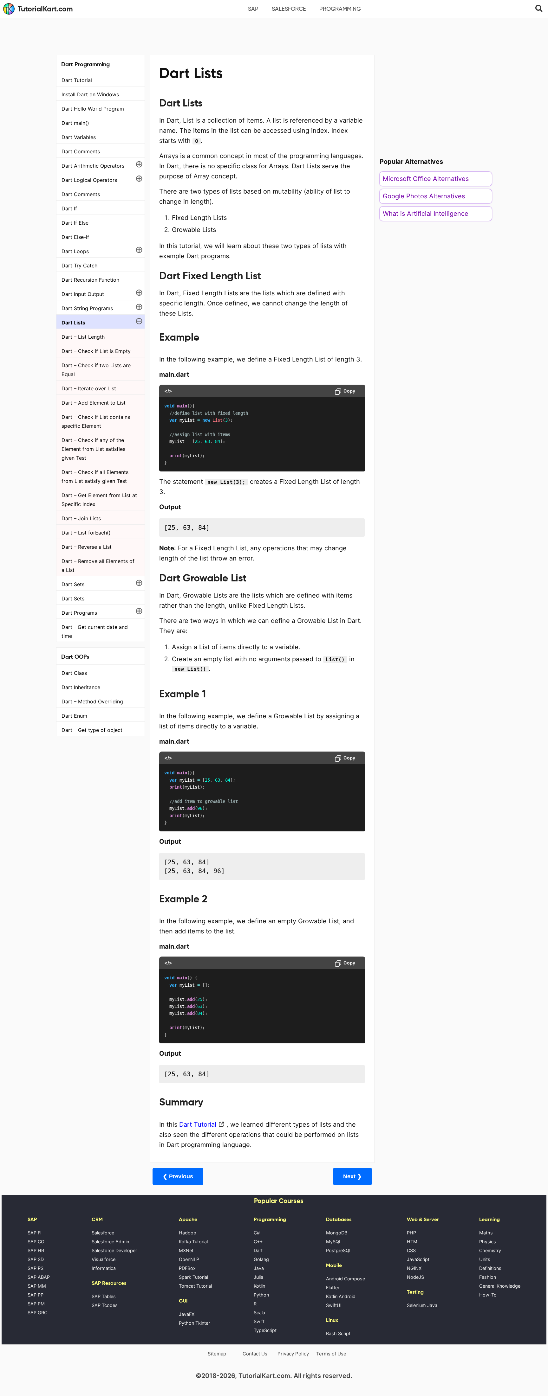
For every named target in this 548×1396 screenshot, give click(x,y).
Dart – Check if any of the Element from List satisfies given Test (93, 449)
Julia (258, 1277)
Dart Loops (75, 251)
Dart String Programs (87, 308)
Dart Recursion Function (90, 280)
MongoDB (336, 1232)
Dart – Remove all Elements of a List (98, 565)
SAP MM (37, 1286)
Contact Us (255, 1354)
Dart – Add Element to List (94, 403)
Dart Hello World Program (93, 109)
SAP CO (36, 1241)
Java (259, 1268)
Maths (486, 1232)
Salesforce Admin (110, 1241)
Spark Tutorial (193, 1277)
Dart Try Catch (79, 265)
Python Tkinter (194, 1323)
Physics (487, 1241)
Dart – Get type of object (92, 730)
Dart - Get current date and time (95, 631)
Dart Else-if (75, 237)
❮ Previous (178, 1176)
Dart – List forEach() (86, 532)
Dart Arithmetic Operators (93, 166)
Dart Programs (79, 613)
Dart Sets (73, 584)
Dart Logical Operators (89, 180)
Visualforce (103, 1259)
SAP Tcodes (105, 1305)
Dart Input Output (83, 294)
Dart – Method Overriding (92, 701)
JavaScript (418, 1259)
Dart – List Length (83, 337)
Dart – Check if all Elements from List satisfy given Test (95, 476)
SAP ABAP (39, 1277)
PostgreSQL (339, 1250)
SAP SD (36, 1259)
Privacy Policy (293, 1354)
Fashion (487, 1277)
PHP (411, 1232)
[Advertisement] (274, 35)
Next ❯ (352, 1176)
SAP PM (36, 1303)
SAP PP (35, 1294)
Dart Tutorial (77, 80)
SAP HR (36, 1250)
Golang (261, 1259)
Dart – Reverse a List (87, 547)
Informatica (104, 1268)
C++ (258, 1241)
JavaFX (186, 1314)
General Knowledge (499, 1286)
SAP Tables (104, 1296)
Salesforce (289, 9)
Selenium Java (422, 1305)
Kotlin (259, 1286)
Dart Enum (74, 716)
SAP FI (35, 1232)
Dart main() (75, 123)
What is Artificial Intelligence (425, 213)
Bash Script (338, 1333)
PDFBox (187, 1268)
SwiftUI (334, 1305)
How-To (488, 1294)
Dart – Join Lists (81, 518)
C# (257, 1232)
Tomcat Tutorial (195, 1286)
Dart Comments (81, 151)
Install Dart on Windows (90, 94)
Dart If (69, 208)
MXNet (186, 1250)
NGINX (414, 1268)
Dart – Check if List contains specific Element (96, 421)
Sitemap (217, 1354)
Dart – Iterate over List (89, 388)
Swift (259, 1321)
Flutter (332, 1287)
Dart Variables (79, 137)
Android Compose (345, 1278)
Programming (340, 9)
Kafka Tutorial (193, 1241)
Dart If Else (75, 223)
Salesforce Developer (114, 1250)
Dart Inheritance (81, 687)
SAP (253, 9)
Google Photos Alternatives (424, 196)
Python (261, 1294)
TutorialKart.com (45, 9)
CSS (411, 1250)
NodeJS (415, 1277)
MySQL (334, 1241)
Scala (259, 1312)
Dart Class (74, 673)
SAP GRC (37, 1312)
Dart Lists (73, 322)
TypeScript (265, 1330)
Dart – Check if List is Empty (96, 351)
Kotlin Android (341, 1296)
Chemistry (490, 1250)
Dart (258, 1250)
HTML (413, 1241)
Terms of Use (331, 1354)
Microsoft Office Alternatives (426, 179)
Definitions (490, 1268)
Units (484, 1259)
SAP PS (35, 1268)
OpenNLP (189, 1259)
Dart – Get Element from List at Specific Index (99, 499)
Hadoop (187, 1232)
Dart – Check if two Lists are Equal (96, 369)
